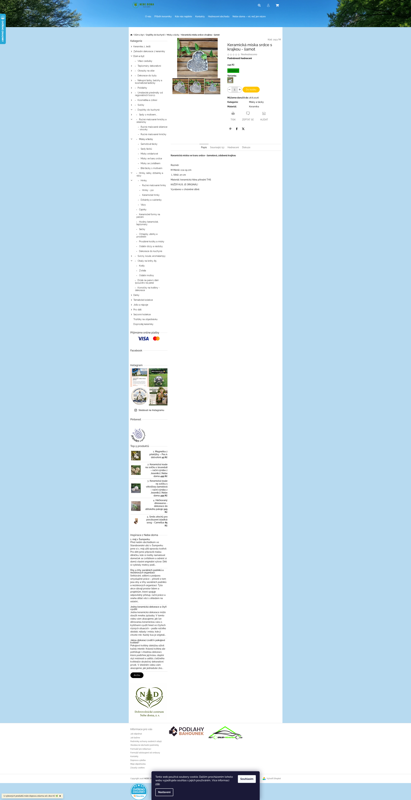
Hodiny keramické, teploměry (147, 223)
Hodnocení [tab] (233, 147)
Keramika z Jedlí (142, 46)
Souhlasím (246, 778)
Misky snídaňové (149, 153)
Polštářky (142, 88)
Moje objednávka (138, 764)
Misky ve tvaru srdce (151, 158)
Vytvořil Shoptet (274, 778)
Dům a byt (138, 56)
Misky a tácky (145, 139)
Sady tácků (146, 149)
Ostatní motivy (146, 275)
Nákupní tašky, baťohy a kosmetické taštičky (148, 81)
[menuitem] (148, 16)
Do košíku (251, 89)
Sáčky (141, 229)
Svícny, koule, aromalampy (151, 256)
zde (157, 783)
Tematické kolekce (143, 300)
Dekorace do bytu (146, 75)
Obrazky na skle (145, 70)
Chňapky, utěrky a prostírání (146, 235)
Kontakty (134, 756)
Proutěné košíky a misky (151, 241)
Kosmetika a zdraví (147, 100)
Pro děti (137, 309)
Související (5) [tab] (217, 147)
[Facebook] (237, 129)
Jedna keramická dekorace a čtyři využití (148, 608)
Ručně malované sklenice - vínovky (152, 128)
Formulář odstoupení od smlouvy (145, 753)
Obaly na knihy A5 (146, 261)
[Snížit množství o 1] (229, 89)
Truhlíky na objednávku (145, 319)
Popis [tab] (204, 147)
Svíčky (140, 105)
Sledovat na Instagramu (151, 410)
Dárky (136, 295)
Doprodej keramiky (143, 324)
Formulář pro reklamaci (140, 749)
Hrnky (143, 180)
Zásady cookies (137, 768)
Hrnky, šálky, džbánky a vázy (149, 174)
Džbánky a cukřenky (151, 200)
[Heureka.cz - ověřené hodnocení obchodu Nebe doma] (138, 791)
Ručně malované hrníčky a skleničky (151, 120)
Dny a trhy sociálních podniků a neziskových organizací (147, 571)
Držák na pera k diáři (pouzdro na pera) (147, 281)
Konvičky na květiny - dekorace (147, 289)
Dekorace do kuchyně (150, 251)
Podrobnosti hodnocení (239, 58)
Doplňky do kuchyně (148, 109)
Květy (141, 265)
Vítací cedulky (144, 61)
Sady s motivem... (147, 114)
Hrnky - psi (147, 190)
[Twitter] (243, 129)
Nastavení (164, 792)
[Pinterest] (230, 129)
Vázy (143, 204)
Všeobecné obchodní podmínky (144, 745)
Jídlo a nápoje (140, 304)
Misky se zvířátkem (150, 163)
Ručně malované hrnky (153, 185)
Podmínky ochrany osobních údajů (146, 741)
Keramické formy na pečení (148, 215)
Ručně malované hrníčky (153, 134)
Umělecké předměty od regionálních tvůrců (149, 94)
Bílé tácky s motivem (151, 168)
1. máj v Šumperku (140, 539)
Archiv (137, 675)
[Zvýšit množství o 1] (240, 89)
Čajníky (142, 209)
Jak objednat (136, 734)
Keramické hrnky (150, 195)
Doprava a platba (138, 760)
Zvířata (142, 270)
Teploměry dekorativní (149, 66)
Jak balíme (135, 738)
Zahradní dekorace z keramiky (149, 51)
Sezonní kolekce (142, 314)
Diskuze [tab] (246, 147)
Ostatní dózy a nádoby (150, 246)
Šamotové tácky (148, 144)
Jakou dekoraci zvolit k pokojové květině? (147, 641)
